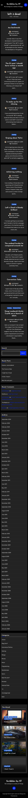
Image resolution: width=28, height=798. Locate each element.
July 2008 (4, 606)
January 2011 (5, 495)
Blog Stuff (5, 643)
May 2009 (4, 568)
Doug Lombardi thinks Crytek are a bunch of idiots (14, 313)
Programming (5, 666)
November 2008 (6, 590)
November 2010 (6, 503)
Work (3, 696)
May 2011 (4, 488)
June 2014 (5, 446)
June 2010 (5, 518)
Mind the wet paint (7, 380)
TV (2, 689)
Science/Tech (16, 308)
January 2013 (5, 457)
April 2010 (4, 526)
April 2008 (5, 617)
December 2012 (6, 461)
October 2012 (5, 465)
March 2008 (5, 621)
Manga (3, 655)
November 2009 (6, 545)
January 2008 (6, 629)
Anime (3, 639)
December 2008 (6, 587)
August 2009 (5, 556)
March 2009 (5, 575)
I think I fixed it (6, 376)
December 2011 (6, 480)
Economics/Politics (7, 647)
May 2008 (4, 613)
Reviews (4, 681)
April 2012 (4, 469)
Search (4, 348)
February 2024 (6, 423)
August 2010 (5, 510)
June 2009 (5, 564)
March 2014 (5, 450)
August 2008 (5, 602)
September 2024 (6, 419)
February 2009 (6, 579)
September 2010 (6, 507)
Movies (4, 658)
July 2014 (4, 442)
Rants (3, 674)
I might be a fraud (7, 373)
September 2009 (6, 552)
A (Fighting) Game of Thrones (16, 408)
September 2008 (6, 598)
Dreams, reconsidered (8, 365)
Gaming (14, 24)
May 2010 (4, 522)
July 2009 (4, 560)
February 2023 (6, 427)
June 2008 (5, 609)
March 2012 (5, 472)
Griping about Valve (14, 138)
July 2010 (4, 514)
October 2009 (5, 549)
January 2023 (6, 430)
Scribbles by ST (13, 4)
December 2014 (6, 438)
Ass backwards (14, 28)
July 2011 (4, 484)
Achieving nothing (14, 172)
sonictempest (14, 31)
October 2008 (5, 594)
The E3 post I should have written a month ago (14, 66)
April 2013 (4, 453)
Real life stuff (6, 677)
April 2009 (5, 571)
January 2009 (6, 583)
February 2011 (6, 491)
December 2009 (6, 541)
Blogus (22, 793)
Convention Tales (14, 280)
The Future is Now (7, 369)
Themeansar (14, 796)
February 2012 (6, 476)
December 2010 (6, 499)
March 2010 (5, 529)
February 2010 (6, 533)
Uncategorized (6, 693)
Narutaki (4, 408)
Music (3, 662)
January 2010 (5, 537)
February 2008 (6, 625)
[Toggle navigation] (2, 5)
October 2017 (5, 434)
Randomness (5, 670)
